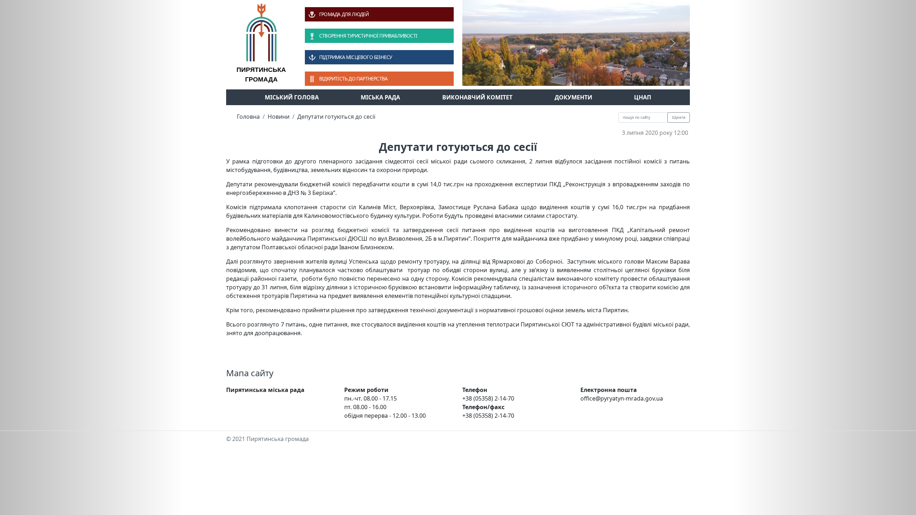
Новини (278, 117)
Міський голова (292, 97)
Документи (573, 97)
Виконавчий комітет (477, 97)
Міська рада (380, 97)
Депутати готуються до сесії (336, 117)
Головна (248, 117)
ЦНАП (642, 97)
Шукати (678, 117)
